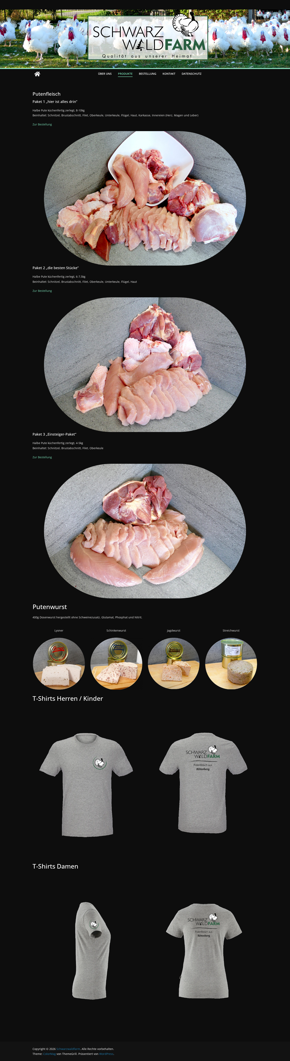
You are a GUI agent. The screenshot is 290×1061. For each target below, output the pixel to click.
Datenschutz (191, 74)
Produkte (125, 74)
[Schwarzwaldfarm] (37, 74)
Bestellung (147, 74)
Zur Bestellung (42, 124)
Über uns (105, 74)
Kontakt (169, 74)
